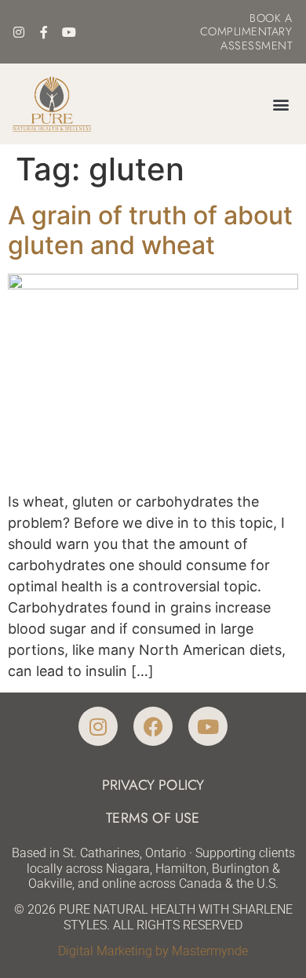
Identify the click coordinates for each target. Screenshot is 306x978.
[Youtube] (69, 32)
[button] (280, 104)
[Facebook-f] (43, 32)
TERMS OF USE (152, 818)
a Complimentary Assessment (246, 31)
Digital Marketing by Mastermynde (153, 950)
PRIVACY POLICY (153, 785)
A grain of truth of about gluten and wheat (150, 230)
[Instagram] (18, 32)
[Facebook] (153, 726)
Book (265, 18)
